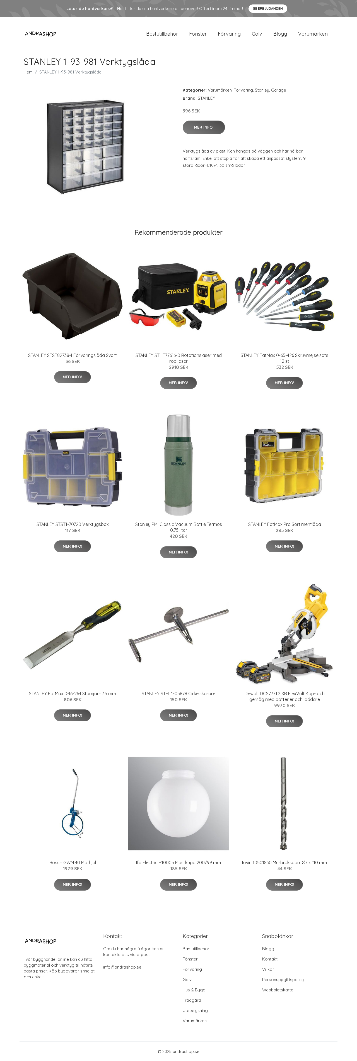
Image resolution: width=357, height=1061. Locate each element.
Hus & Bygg (194, 990)
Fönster (198, 34)
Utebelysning (195, 1010)
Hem (28, 72)
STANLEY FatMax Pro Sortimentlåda (284, 524)
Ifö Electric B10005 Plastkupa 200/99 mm (178, 862)
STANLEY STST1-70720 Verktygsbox (73, 524)
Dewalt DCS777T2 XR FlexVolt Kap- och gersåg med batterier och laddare (285, 696)
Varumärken (313, 34)
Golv (257, 34)
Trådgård (192, 1000)
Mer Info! (204, 127)
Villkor (268, 969)
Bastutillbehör (162, 34)
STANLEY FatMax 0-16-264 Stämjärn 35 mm (72, 693)
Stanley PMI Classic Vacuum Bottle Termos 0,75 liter (178, 527)
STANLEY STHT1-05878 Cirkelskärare (178, 693)
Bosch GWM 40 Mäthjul (72, 862)
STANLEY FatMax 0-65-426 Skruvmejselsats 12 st (284, 358)
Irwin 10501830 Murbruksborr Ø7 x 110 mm (284, 862)
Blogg (280, 34)
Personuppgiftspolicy (283, 979)
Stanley (262, 90)
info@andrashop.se (122, 967)
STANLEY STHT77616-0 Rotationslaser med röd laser (179, 358)
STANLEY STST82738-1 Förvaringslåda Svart (72, 355)
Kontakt (270, 959)
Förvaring (229, 34)
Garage (278, 90)
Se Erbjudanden (268, 8)
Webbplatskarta (277, 990)
